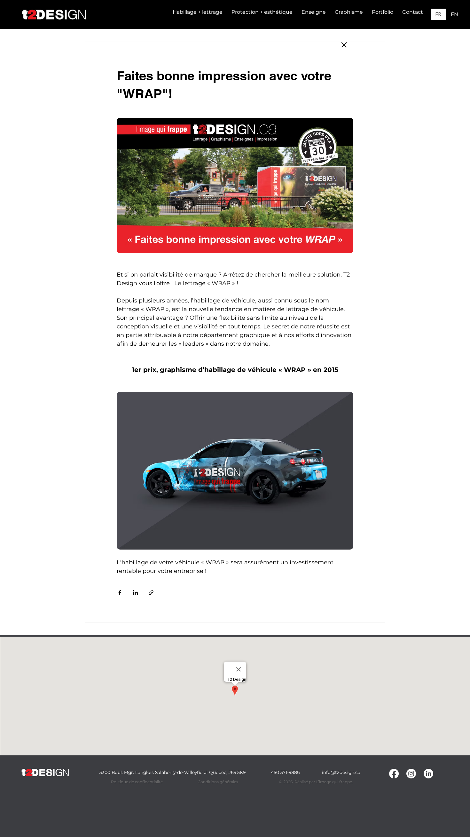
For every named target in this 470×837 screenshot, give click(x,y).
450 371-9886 (285, 772)
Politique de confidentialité (137, 781)
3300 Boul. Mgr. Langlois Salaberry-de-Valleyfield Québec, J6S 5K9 (172, 772)
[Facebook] (394, 773)
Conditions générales (218, 781)
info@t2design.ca (341, 772)
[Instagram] (411, 773)
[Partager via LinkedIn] (135, 593)
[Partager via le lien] (151, 593)
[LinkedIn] (428, 773)
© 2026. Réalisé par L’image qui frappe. (316, 781)
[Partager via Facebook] (120, 593)
